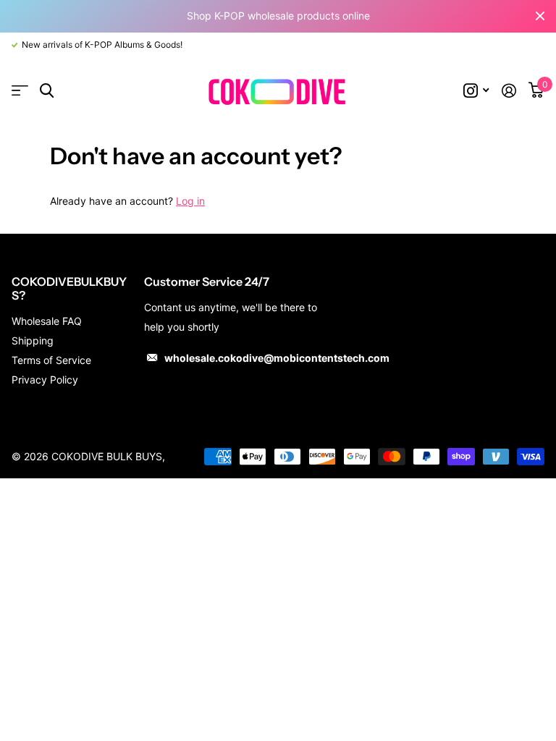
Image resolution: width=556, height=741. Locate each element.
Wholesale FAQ (47, 321)
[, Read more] (476, 91)
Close (540, 16)
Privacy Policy (45, 379)
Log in (190, 201)
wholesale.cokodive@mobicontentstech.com (276, 358)
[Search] (47, 91)
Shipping (33, 340)
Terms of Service (51, 360)
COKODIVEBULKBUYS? (69, 288)
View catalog (20, 91)
